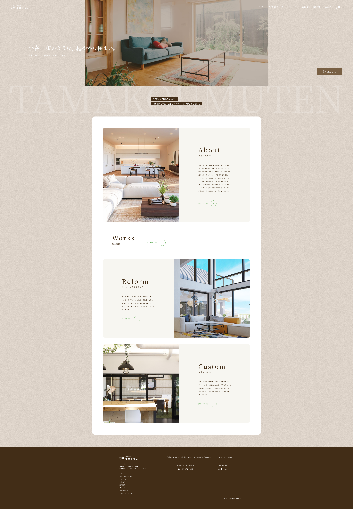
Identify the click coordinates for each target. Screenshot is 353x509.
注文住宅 (305, 7)
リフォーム (292, 7)
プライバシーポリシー (127, 493)
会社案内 (328, 7)
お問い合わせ (124, 490)
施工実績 (316, 7)
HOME (260, 7)
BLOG (331, 71)
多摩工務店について (276, 7)
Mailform (222, 469)
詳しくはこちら (206, 203)
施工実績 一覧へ (155, 243)
